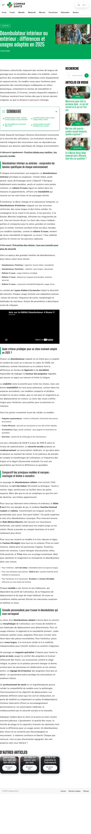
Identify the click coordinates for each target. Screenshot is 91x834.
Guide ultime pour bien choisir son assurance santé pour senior (29, 759)
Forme (77, 96)
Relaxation (78, 148)
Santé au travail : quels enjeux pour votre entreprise (9, 760)
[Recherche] (78, 5)
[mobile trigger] (4, 5)
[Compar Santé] (16, 5)
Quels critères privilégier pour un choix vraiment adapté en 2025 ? (15, 125)
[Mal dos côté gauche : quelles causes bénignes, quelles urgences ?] (77, 119)
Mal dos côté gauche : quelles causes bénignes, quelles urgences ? (76, 131)
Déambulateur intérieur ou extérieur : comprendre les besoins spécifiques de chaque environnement (16, 118)
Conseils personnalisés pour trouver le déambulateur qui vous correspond (41, 125)
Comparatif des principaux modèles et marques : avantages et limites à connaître (44, 118)
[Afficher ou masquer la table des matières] (39, 111)
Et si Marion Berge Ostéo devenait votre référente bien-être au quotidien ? (76, 155)
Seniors (5, 26)
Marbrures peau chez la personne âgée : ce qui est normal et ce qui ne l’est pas (76, 105)
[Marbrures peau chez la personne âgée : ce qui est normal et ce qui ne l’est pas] (77, 92)
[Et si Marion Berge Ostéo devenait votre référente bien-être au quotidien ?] (77, 144)
